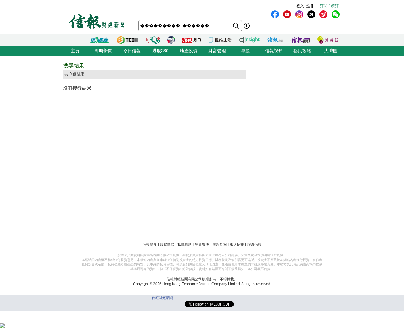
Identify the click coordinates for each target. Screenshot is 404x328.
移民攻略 (302, 50)
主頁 (75, 50)
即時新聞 (103, 50)
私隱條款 (184, 244)
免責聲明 (202, 244)
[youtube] (287, 14)
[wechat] (336, 14)
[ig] (299, 14)
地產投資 (189, 50)
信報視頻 (274, 50)
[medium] (311, 14)
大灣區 (330, 50)
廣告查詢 (219, 244)
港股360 (160, 50)
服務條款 (167, 244)
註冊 (310, 6)
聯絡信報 (254, 244)
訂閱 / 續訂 (329, 6)
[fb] (275, 14)
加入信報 (237, 244)
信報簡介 (150, 244)
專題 (245, 50)
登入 (300, 6)
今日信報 (132, 50)
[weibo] (323, 14)
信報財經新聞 (162, 298)
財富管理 (217, 50)
